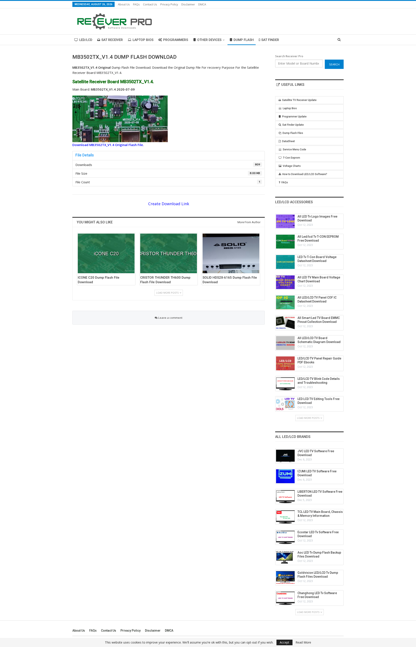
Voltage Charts (292, 165)
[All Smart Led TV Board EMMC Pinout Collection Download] (285, 323)
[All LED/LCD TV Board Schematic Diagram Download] (285, 343)
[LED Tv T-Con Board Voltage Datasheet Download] (285, 262)
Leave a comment (170, 318)
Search (334, 64)
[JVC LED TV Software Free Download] (285, 456)
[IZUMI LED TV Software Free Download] (285, 476)
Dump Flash (244, 40)
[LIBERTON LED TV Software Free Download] (285, 497)
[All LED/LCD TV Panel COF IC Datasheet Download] (285, 302)
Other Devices (209, 40)
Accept (284, 642)
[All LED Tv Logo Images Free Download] (285, 221)
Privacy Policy (169, 4)
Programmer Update (294, 116)
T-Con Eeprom (291, 157)
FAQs (136, 4)
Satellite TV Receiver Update (299, 100)
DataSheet (288, 141)
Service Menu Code (294, 149)
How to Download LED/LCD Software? (304, 174)
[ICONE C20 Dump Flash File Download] (106, 253)
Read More (303, 642)
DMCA (202, 4)
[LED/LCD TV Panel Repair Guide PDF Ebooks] (285, 363)
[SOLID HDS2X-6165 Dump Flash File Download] (231, 253)
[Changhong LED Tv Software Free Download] (285, 598)
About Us (124, 4)
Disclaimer (188, 4)
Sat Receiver (112, 40)
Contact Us (150, 4)
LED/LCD (85, 40)
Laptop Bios (143, 40)
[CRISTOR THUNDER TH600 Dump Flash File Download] (168, 253)
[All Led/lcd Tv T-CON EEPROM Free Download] (285, 242)
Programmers (175, 40)
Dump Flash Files (293, 133)
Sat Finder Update (293, 124)
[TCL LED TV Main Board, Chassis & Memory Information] (285, 517)
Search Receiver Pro (289, 56)
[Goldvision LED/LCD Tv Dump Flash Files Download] (285, 578)
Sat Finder (270, 40)
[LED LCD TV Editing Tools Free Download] (285, 404)
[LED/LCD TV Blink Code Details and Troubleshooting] (285, 384)
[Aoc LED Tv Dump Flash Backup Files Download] (285, 557)
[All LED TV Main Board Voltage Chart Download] (285, 282)
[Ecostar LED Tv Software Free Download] (285, 537)
